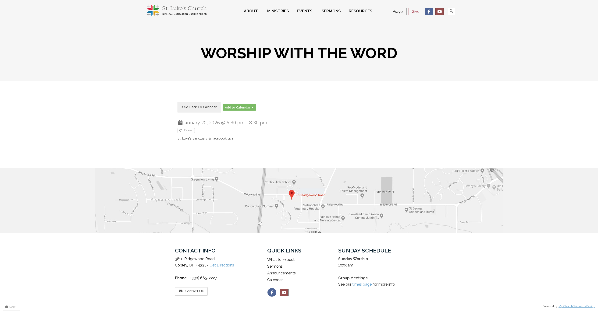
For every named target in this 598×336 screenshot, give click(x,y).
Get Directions (222, 265)
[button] (239, 107)
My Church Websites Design (577, 306)
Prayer (398, 11)
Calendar (275, 280)
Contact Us (194, 291)
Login (13, 306)
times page (362, 284)
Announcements (281, 273)
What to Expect (281, 259)
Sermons (275, 266)
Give (415, 11)
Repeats (188, 130)
